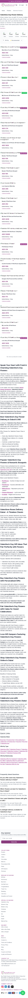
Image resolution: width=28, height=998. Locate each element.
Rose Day (3, 740)
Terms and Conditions (6, 942)
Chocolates (4, 859)
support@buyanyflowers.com (8, 963)
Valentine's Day (5, 902)
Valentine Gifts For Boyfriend (8, 762)
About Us (3, 937)
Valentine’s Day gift (6, 469)
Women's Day (4, 904)
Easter (2, 918)
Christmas (3, 909)
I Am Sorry (3, 893)
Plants (2, 866)
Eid (2, 914)
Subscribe (14, 842)
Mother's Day (4, 906)
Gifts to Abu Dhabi (5, 929)
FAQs (2, 947)
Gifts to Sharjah (5, 931)
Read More (2, 28)
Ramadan (3, 911)
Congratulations (5, 886)
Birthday (3, 877)
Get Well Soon (4, 884)
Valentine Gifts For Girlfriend (14, 760)
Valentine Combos (13, 751)
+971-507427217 (5, 965)
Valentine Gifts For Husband (8, 759)
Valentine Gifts (4, 749)
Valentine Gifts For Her (12, 764)
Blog (2, 949)
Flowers (9, 10)
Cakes (2, 857)
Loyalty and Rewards (6, 954)
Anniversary (4, 879)
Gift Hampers (4, 868)
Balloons (3, 861)
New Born (3, 881)
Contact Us (4, 940)
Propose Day (10, 740)
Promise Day (11, 741)
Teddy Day (3, 741)
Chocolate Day (20, 740)
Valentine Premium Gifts (14, 753)
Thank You (3, 889)
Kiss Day (24, 741)
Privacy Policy (4, 944)
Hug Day (18, 741)
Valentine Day (5, 743)
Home (3, 10)
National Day (4, 921)
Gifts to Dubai (4, 927)
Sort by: (7, 40)
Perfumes (3, 871)
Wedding (3, 891)
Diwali (2, 916)
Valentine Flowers (15, 749)
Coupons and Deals (6, 952)
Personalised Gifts (5, 864)
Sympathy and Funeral (6, 896)
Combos (3, 854)
